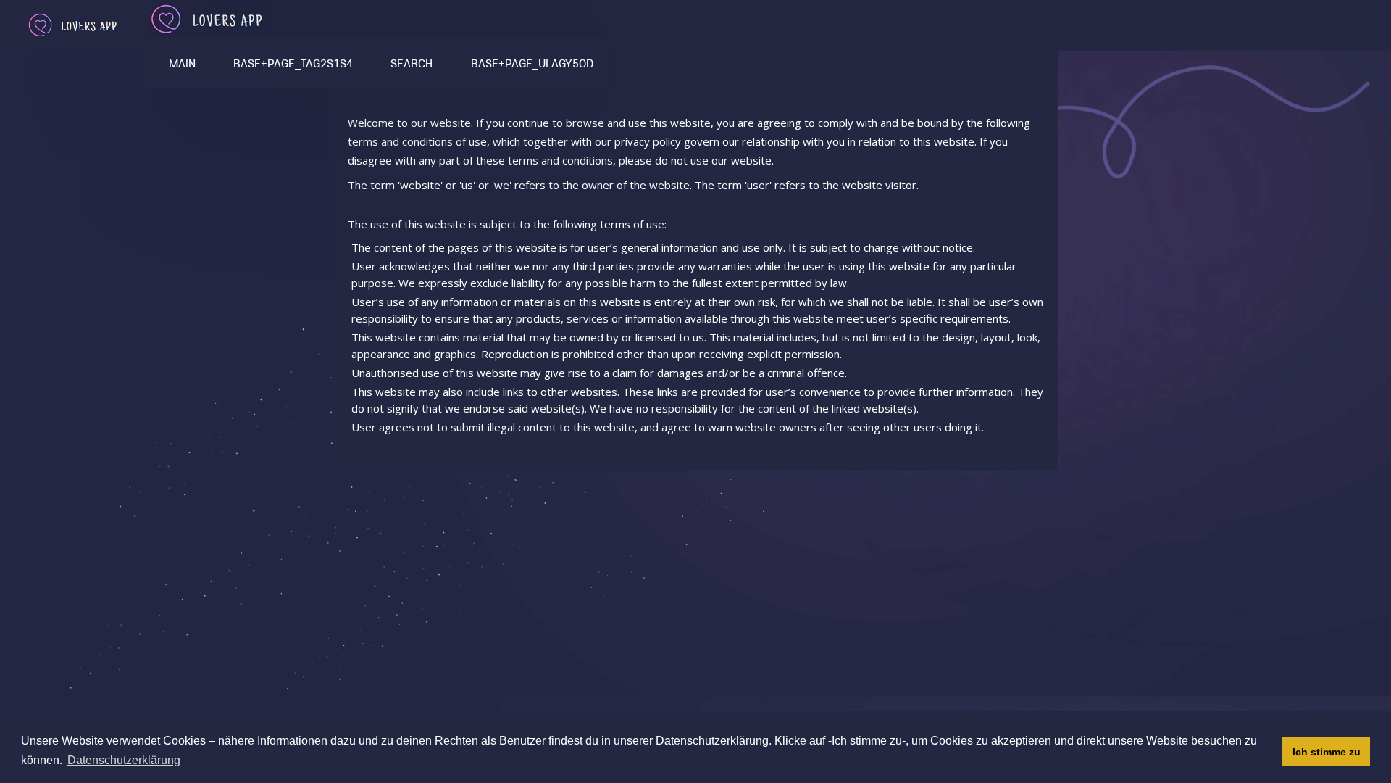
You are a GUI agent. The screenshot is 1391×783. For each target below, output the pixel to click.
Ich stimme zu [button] (1326, 752)
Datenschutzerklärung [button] (123, 760)
